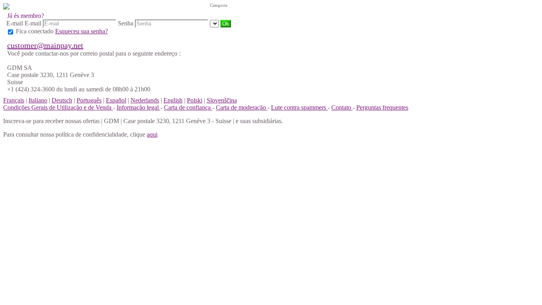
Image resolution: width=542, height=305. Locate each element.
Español (116, 100)
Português (89, 100)
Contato (342, 107)
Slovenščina (222, 100)
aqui (152, 134)
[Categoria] (215, 23)
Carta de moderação (241, 107)
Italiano (38, 100)
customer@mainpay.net (45, 45)
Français (13, 100)
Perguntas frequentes (382, 107)
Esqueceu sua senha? (81, 31)
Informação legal (138, 107)
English (173, 100)
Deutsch (62, 100)
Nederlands (145, 100)
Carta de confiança (188, 107)
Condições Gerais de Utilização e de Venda (58, 107)
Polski (194, 100)
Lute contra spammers (299, 107)
